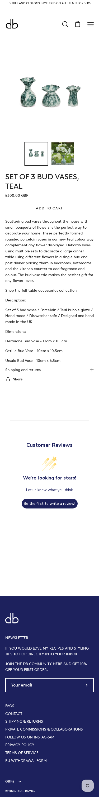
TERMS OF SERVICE (22, 752)
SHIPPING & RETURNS (24, 721)
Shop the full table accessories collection (41, 290)
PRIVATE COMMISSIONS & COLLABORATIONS (44, 729)
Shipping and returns (23, 369)
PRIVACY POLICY (19, 744)
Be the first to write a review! (49, 503)
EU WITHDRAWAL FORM (26, 760)
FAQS (9, 705)
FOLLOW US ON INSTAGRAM (29, 737)
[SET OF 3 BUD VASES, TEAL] (36, 154)
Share (17, 379)
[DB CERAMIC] (11, 24)
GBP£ (9, 781)
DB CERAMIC (25, 791)
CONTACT (13, 713)
